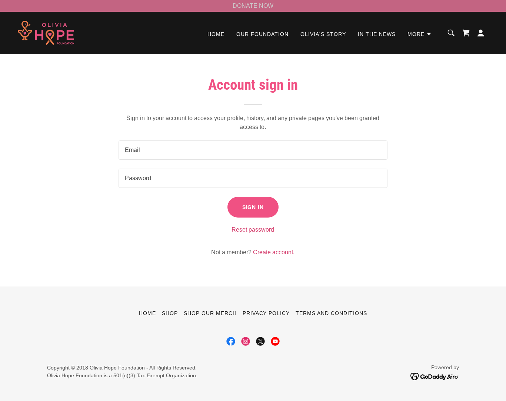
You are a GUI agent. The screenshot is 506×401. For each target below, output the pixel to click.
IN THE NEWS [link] (377, 34)
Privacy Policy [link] (266, 313)
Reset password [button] (253, 229)
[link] (46, 32)
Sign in (253, 207)
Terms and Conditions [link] (331, 313)
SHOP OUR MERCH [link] (210, 313)
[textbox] (253, 150)
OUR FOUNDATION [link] (262, 34)
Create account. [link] (273, 252)
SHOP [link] (170, 313)
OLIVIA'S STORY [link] (323, 34)
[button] (419, 34)
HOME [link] (215, 34)
